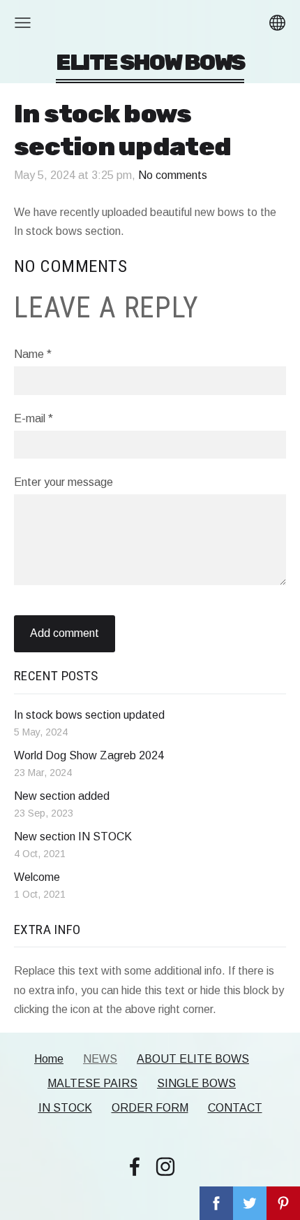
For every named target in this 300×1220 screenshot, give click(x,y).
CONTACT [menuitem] (235, 1108)
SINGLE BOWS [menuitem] (196, 1083)
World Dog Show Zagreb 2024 (89, 755)
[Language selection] (277, 22)
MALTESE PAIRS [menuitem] (92, 1083)
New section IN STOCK (73, 836)
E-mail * (33, 418)
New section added (62, 796)
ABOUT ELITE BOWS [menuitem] (193, 1059)
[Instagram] (165, 1166)
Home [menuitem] (48, 1059)
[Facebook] (135, 1166)
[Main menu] (22, 22)
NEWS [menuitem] (100, 1059)
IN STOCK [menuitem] (65, 1108)
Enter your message (63, 482)
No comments (172, 175)
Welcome (37, 877)
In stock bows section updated (89, 715)
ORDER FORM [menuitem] (150, 1108)
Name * (33, 354)
